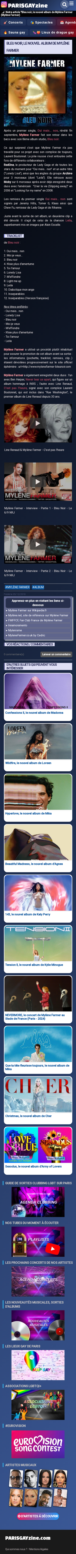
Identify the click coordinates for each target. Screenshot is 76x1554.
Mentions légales (38, 1549)
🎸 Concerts (13, 22)
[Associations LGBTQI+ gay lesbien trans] (38, 1405)
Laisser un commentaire (56, 654)
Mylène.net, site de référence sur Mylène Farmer (38, 615)
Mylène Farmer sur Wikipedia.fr (27, 610)
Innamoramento (17, 625)
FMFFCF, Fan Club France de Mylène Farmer (35, 620)
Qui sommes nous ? (16, 1549)
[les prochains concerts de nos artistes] (38, 1281)
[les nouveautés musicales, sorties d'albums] (38, 1325)
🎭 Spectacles (41, 22)
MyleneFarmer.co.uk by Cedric (26, 635)
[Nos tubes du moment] (38, 1242)
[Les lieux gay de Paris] (38, 1365)
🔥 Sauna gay (14, 32)
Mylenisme (15, 630)
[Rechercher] (64, 4)
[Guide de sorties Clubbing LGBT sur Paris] (38, 1202)
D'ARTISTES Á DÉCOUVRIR (39, 1516)
